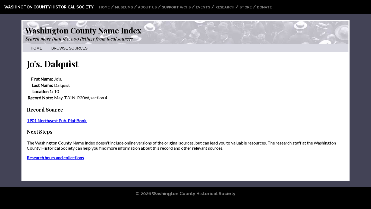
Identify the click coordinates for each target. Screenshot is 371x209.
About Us (147, 7)
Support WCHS (176, 7)
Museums (124, 7)
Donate (264, 7)
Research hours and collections (55, 157)
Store (246, 7)
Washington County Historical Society (49, 7)
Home (104, 7)
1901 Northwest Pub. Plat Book (57, 120)
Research (224, 7)
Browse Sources (69, 48)
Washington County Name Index (83, 30)
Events (203, 7)
